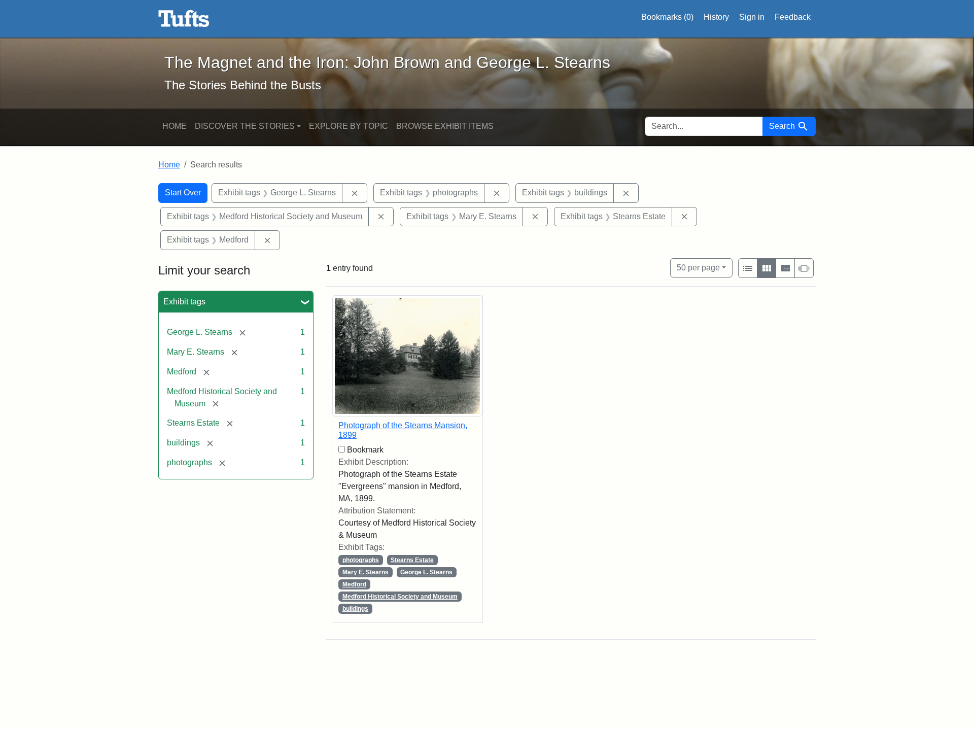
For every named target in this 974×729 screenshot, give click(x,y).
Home (174, 126)
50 (698, 267)
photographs (360, 560)
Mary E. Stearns (365, 572)
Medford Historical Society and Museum (400, 596)
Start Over (183, 192)
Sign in (751, 17)
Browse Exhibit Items (445, 126)
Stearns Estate (412, 560)
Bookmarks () (667, 17)
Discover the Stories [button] (245, 126)
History (716, 17)
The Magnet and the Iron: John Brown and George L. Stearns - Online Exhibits (184, 18)
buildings (355, 608)
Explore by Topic (348, 126)
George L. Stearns (426, 572)
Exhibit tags (184, 301)
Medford (354, 584)
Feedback (793, 17)
